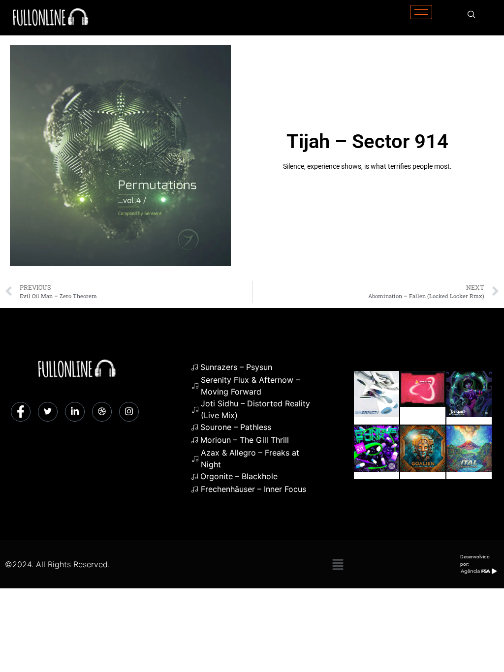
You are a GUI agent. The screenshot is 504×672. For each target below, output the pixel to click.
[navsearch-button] (471, 14)
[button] (337, 564)
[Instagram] (129, 412)
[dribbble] (102, 412)
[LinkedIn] (75, 412)
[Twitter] (48, 412)
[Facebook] (21, 412)
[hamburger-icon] (421, 12)
